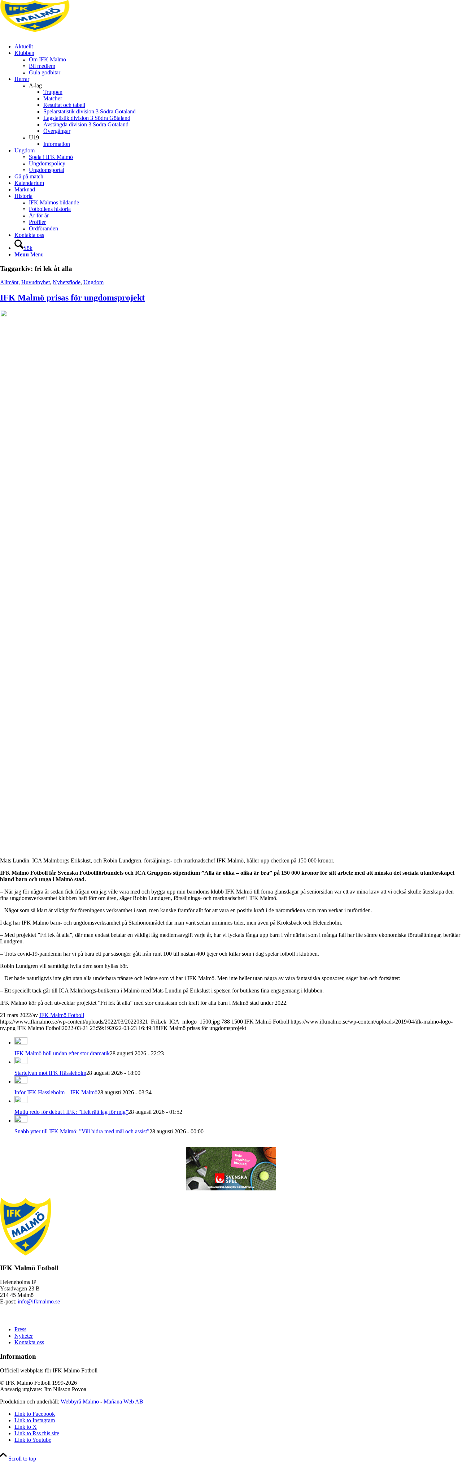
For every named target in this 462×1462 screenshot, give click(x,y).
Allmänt (9, 282)
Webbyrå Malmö (80, 1401)
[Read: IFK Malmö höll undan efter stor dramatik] (20, 1042)
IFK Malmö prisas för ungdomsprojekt (72, 297)
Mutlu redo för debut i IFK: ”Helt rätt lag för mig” (71, 1112)
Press (20, 1329)
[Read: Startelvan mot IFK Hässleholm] (20, 1062)
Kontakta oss (29, 1342)
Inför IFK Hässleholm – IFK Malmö (55, 1092)
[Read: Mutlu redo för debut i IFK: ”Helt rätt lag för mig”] (20, 1101)
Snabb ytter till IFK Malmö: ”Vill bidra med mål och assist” (81, 1131)
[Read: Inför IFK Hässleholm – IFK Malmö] (20, 1081)
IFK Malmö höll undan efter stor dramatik (62, 1053)
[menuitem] (238, 46)
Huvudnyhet (35, 282)
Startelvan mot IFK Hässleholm (50, 1073)
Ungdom (93, 282)
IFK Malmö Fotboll (61, 1015)
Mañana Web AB (123, 1401)
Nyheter (23, 1336)
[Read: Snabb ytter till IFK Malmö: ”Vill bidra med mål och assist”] (20, 1120)
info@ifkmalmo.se (39, 1301)
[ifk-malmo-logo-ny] (54, 34)
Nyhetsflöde (66, 282)
